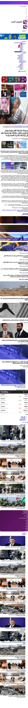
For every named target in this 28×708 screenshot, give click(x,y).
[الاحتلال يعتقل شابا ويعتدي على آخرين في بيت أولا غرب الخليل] (12, 559)
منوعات (21, 69)
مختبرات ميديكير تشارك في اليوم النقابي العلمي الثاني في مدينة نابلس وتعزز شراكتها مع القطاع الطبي (13, 469)
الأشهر (23, 533)
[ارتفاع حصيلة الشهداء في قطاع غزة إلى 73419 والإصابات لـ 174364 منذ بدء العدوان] (12, 453)
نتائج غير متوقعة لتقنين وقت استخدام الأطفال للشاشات (15, 222)
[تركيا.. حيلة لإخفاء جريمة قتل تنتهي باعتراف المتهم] (14, 317)
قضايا (21, 67)
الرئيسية (23, 41)
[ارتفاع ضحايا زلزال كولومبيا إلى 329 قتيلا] (12, 613)
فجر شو (20, 51)
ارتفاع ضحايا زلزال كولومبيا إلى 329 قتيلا (17, 614)
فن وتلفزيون (20, 66)
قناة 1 (21, 44)
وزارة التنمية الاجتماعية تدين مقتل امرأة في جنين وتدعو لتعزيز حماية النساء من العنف (15, 248)
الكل (22, 54)
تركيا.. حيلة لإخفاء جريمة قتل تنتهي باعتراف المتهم (15, 320)
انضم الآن (26, 3)
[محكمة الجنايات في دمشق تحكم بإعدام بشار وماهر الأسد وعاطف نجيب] (14, 337)
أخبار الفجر (20, 56)
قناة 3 (21, 48)
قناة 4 (21, 49)
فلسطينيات (20, 58)
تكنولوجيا (21, 65)
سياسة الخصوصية (18, 42)
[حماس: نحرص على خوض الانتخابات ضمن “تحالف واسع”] (12, 506)
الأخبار (24, 52)
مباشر (22, 43)
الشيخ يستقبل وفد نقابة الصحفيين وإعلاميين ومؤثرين (13, 482)
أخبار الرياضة (20, 55)
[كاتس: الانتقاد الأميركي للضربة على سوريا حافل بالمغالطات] (12, 545)
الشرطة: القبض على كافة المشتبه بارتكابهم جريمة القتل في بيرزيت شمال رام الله (15, 362)
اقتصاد (21, 64)
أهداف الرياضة (22, 60)
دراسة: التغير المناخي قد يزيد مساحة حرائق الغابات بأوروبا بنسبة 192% (14, 230)
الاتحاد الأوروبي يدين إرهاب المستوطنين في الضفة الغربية (12, 494)
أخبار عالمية (20, 57)
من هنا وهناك (22, 62)
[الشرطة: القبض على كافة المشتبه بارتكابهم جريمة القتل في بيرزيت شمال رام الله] (14, 359)
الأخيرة (23, 534)
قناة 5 (21, 50)
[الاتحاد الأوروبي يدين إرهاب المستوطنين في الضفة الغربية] (12, 493)
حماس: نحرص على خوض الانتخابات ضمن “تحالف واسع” (13, 507)
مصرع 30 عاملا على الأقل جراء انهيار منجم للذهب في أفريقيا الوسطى (14, 239)
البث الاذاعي (22, 71)
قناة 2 (20, 47)
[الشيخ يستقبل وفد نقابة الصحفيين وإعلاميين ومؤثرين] (12, 481)
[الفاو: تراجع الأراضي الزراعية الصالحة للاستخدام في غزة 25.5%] (14, 295)
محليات (21, 59)
